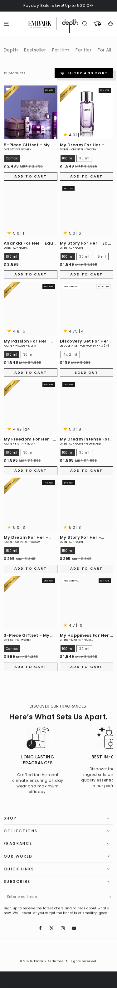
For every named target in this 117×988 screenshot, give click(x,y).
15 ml (101, 256)
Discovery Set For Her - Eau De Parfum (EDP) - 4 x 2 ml (86, 341)
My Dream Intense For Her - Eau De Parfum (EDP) (85, 439)
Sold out (87, 372)
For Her (83, 50)
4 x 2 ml (70, 354)
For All (104, 50)
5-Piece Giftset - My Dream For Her (27, 145)
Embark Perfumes (49, 961)
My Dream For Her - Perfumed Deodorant (28, 537)
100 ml (68, 158)
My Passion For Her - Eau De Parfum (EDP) (27, 341)
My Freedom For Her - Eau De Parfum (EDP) (28, 439)
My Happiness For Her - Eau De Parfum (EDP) (86, 635)
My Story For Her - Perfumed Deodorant (84, 537)
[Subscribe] (110, 897)
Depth (11, 50)
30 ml (84, 158)
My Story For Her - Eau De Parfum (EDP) (85, 243)
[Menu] (6, 23)
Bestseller (35, 50)
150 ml (11, 550)
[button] (84, 23)
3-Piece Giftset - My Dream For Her (27, 635)
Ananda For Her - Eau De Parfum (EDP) (28, 243)
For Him (60, 50)
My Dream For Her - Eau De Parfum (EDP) (83, 145)
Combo (12, 158)
